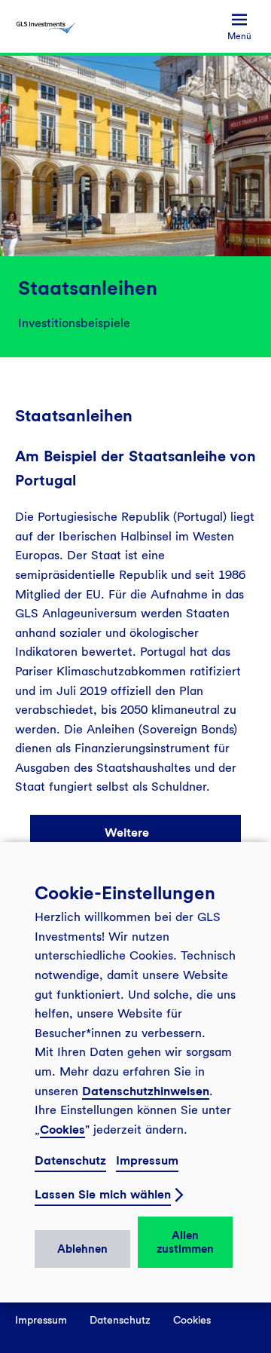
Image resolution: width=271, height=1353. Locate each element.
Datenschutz (70, 1160)
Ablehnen (82, 1249)
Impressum (147, 1160)
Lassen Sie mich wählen (103, 1194)
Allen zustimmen (185, 1242)
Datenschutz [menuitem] (120, 1320)
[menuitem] (239, 26)
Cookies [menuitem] (192, 1320)
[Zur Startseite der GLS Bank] (46, 26)
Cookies (62, 1129)
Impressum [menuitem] (41, 1320)
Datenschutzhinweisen (145, 1091)
